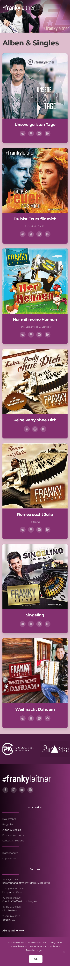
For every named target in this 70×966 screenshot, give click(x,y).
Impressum (9, 858)
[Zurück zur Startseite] (18, 8)
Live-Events (9, 819)
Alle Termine (10, 930)
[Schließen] (64, 952)
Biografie (7, 824)
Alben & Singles (11, 830)
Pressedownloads (13, 835)
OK (36, 959)
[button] (66, 8)
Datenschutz (10, 853)
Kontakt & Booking (13, 840)
